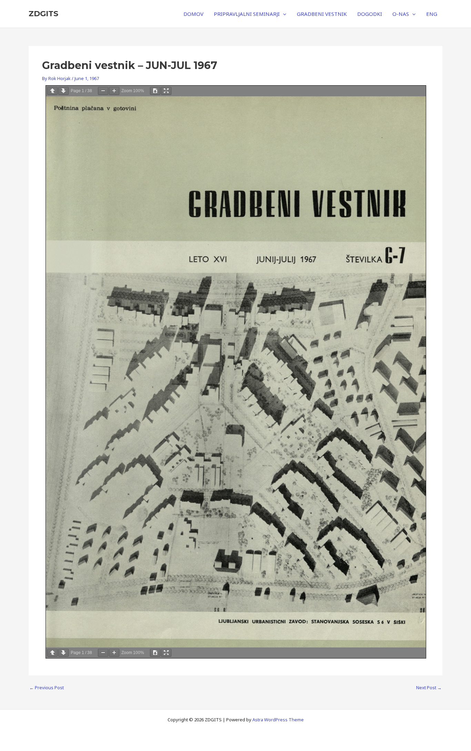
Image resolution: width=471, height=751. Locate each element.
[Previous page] (52, 91)
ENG (431, 13)
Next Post (429, 687)
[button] (283, 14)
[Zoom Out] (103, 91)
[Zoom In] (114, 91)
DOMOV (193, 13)
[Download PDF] (155, 91)
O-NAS (400, 13)
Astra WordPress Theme (278, 719)
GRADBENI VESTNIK (322, 13)
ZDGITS (43, 13)
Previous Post (46, 687)
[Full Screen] (166, 91)
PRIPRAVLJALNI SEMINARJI (247, 13)
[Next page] (63, 91)
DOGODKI (369, 13)
